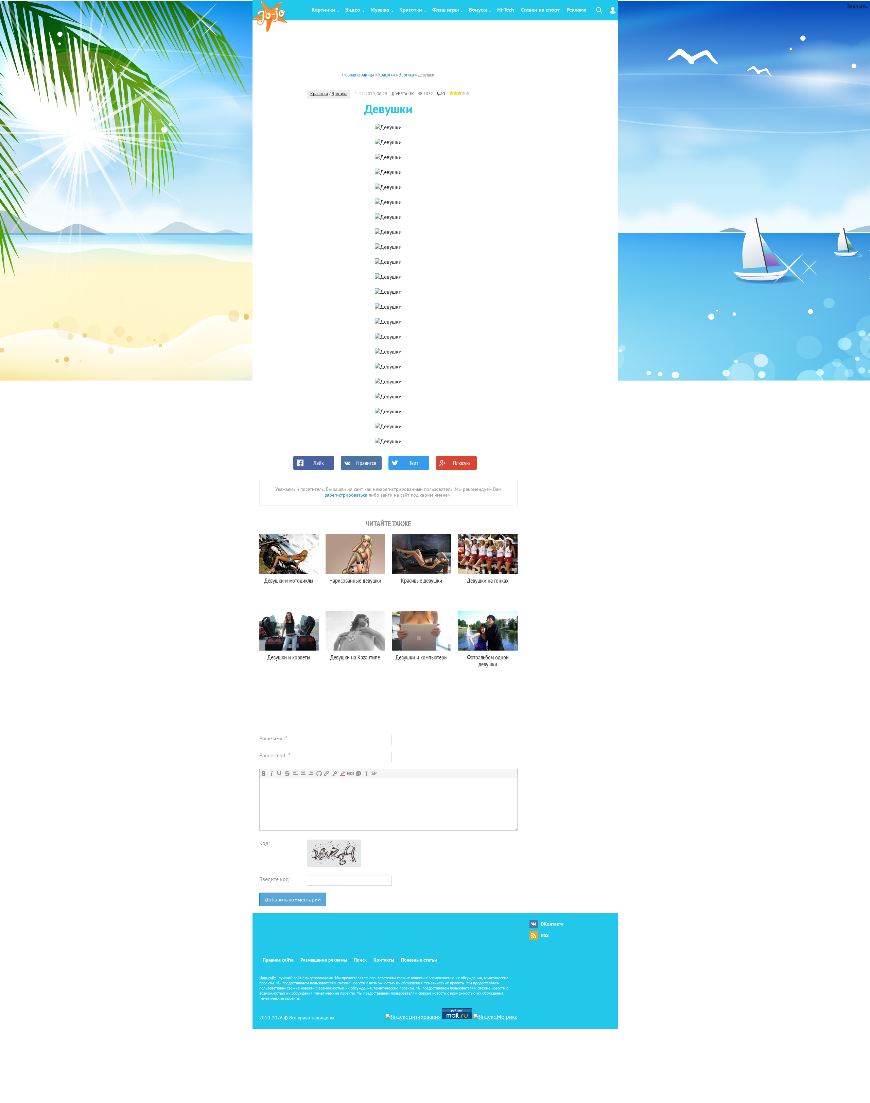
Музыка (379, 10)
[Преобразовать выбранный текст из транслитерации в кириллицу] (366, 773)
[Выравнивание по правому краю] (311, 773)
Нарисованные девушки (355, 580)
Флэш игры (445, 10)
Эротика (339, 94)
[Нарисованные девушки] (355, 554)
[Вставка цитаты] (358, 773)
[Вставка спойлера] (374, 773)
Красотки (410, 10)
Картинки (323, 10)
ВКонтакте (552, 924)
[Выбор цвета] (342, 773)
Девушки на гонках (487, 580)
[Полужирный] (263, 773)
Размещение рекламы (323, 960)
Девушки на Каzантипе (355, 657)
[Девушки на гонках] (488, 554)
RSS (545, 936)
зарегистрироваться (346, 495)
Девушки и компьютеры (422, 657)
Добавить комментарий (293, 900)
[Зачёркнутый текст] (287, 773)
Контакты (383, 960)
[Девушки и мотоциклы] (289, 554)
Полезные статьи (419, 960)
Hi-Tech (505, 10)
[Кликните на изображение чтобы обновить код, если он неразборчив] (334, 865)
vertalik (405, 94)
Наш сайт (267, 978)
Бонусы (478, 10)
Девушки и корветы (288, 657)
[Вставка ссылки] (327, 773)
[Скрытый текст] (350, 773)
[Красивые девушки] (421, 554)
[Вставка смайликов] (319, 773)
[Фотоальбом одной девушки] (488, 631)
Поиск (360, 960)
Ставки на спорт (540, 10)
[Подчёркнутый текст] (279, 773)
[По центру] (303, 773)
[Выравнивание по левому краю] (295, 773)
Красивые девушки (421, 580)
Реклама (577, 10)
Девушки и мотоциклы (288, 580)
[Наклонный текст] (271, 773)
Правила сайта (278, 960)
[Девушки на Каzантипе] (355, 631)
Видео (352, 10)
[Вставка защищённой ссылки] (334, 773)
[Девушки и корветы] (289, 631)
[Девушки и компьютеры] (421, 631)
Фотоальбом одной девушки (488, 660)
